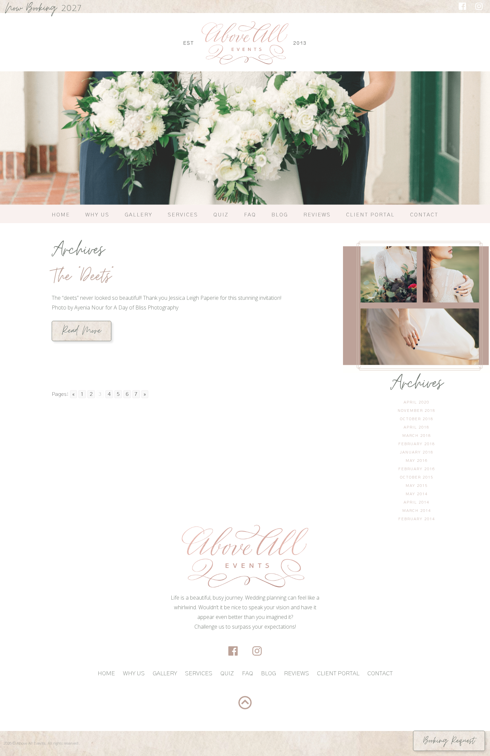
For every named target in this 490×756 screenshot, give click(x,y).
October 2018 (416, 419)
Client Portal (370, 214)
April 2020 (416, 402)
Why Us (97, 214)
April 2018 (416, 427)
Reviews (317, 214)
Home (61, 214)
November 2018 (416, 411)
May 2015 (417, 486)
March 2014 (416, 511)
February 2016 (416, 469)
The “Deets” (82, 276)
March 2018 (416, 436)
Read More (81, 331)
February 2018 (416, 444)
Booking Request (449, 741)
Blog (279, 214)
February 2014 (416, 519)
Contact (424, 214)
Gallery (138, 214)
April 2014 (416, 502)
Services (183, 214)
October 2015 (416, 477)
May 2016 (417, 461)
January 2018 (416, 452)
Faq (250, 214)
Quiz (221, 214)
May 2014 (417, 494)
